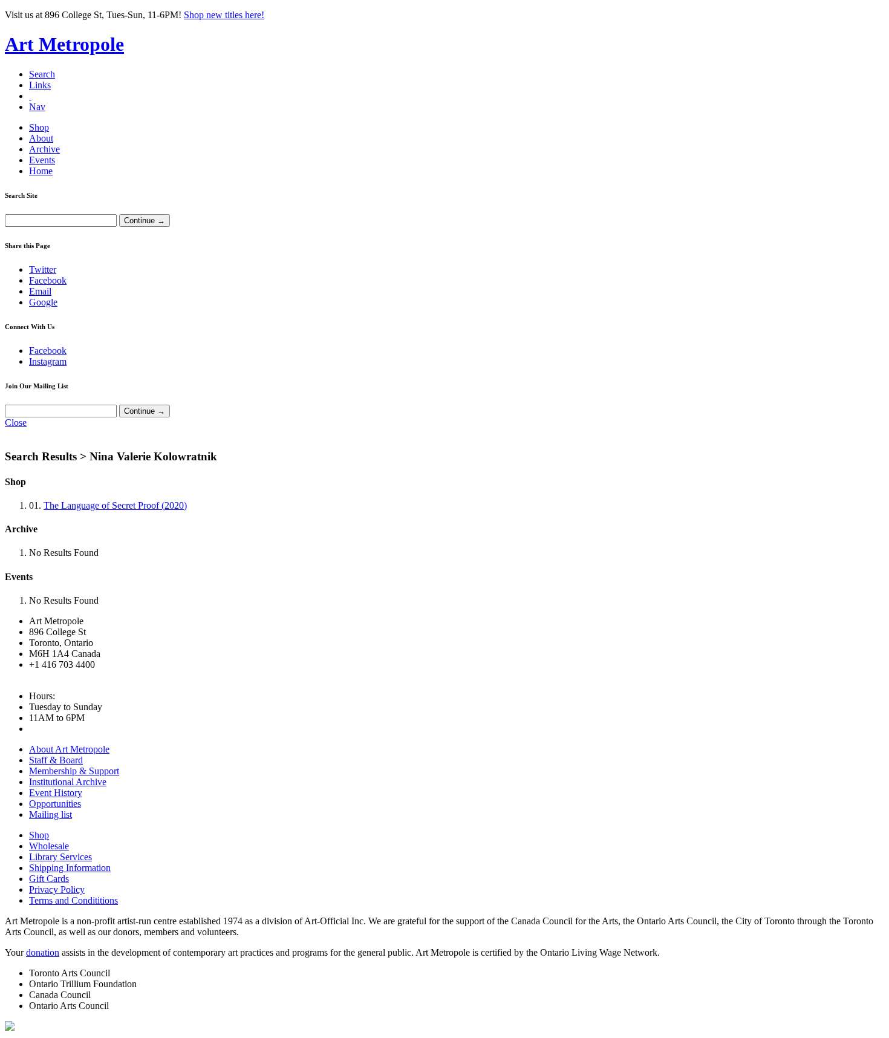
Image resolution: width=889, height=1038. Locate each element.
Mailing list (50, 814)
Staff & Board (56, 760)
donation (42, 952)
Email (40, 291)
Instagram (48, 361)
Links (40, 85)
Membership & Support (74, 771)
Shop (39, 127)
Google (43, 302)
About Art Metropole (69, 749)
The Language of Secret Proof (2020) (115, 505)
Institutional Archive (67, 782)
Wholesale (49, 846)
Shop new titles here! (224, 15)
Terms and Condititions (73, 900)
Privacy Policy (57, 889)
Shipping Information (70, 868)
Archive (44, 149)
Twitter (42, 269)
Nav (37, 107)
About (41, 138)
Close (16, 422)
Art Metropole (64, 44)
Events (42, 160)
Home (41, 171)
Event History (55, 793)
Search (42, 74)
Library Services (60, 857)
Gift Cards (49, 878)
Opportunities (55, 803)
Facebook (48, 280)
